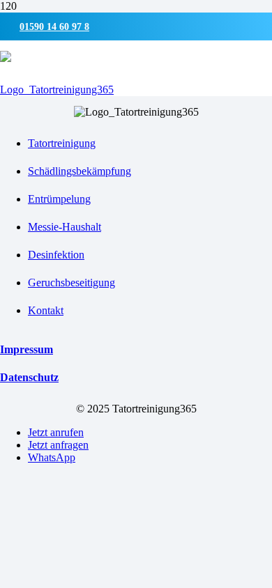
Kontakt (45, 310)
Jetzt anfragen (58, 445)
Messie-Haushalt (64, 227)
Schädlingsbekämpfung (79, 171)
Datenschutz (29, 377)
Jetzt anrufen (56, 432)
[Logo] (57, 89)
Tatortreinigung (62, 143)
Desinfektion (56, 255)
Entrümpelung (59, 199)
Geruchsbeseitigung (71, 282)
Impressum (26, 349)
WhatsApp (51, 457)
